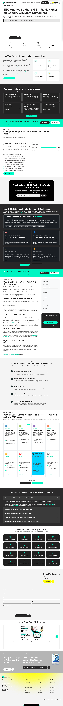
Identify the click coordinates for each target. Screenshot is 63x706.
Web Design (45, 308)
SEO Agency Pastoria (38, 539)
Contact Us (38, 2)
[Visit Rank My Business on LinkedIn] (47, 578)
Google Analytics (53, 687)
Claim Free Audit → (45, 122)
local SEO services (25, 304)
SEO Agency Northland (53, 555)
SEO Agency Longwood (24, 563)
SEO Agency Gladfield (24, 555)
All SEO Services (45, 284)
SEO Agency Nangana (38, 547)
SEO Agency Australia (15, 354)
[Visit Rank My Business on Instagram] (43, 578)
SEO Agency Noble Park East (10, 563)
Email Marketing (27, 692)
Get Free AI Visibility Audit (36, 264)
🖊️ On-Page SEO (6, 139)
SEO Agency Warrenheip (38, 555)
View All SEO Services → (31, 115)
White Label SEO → (50, 474)
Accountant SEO (40, 687)
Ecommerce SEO (40, 684)
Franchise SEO (40, 692)
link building (10, 295)
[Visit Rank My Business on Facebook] (45, 578)
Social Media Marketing (28, 687)
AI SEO (44, 300)
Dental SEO (39, 679)
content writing (6, 336)
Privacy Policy (52, 692)
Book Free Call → (44, 272)
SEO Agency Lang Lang (10, 547)
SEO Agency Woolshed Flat (53, 539)
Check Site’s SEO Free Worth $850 (31, 704)
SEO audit (14, 322)
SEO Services (27, 679)
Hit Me (42, 195)
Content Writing (45, 297)
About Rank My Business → (9, 78)
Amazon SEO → (7, 474)
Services (24, 2)
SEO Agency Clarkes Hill (53, 563)
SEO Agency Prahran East (10, 555)
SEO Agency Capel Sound (52, 547)
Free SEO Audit (52, 682)
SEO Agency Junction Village (10, 539)
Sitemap (60, 699)
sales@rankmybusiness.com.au (55, 3)
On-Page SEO (45, 292)
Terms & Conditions (53, 690)
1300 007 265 (57, 2)
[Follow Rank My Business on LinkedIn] (7, 690)
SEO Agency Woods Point (24, 547)
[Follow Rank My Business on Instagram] (3, 690)
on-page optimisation (50, 504)
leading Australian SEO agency (16, 66)
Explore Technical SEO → (9, 173)
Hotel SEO (39, 690)
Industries (28, 2)
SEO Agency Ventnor (24, 539)
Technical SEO (45, 289)
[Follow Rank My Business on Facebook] (5, 690)
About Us (33, 2)
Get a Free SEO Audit (44, 2)
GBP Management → (36, 474)
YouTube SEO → (21, 474)
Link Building (27, 684)
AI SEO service (22, 212)
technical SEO (25, 294)
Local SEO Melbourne (46, 287)
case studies (5, 354)
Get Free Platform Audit (38, 483)
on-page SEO (34, 335)
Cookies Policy (56, 699)
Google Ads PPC (45, 305)
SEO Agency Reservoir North (39, 563)
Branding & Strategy (28, 690)
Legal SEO (39, 682)
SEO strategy (27, 71)
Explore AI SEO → (25, 264)
